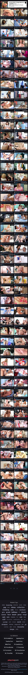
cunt (10, 622)
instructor (15, 605)
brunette (20, 627)
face (9, 615)
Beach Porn (19, 641)
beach (14, 615)
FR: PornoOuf (19, 653)
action (20, 605)
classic (23, 612)
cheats (14, 622)
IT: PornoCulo (20, 647)
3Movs (3, 28)
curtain (5, 622)
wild (21, 617)
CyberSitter (24, 669)
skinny (13, 607)
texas (24, 605)
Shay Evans (11, 254)
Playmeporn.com (11, 672)
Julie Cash (12, 120)
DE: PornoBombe (8, 647)
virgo (25, 615)
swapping (13, 617)
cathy (17, 629)
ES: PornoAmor (7, 650)
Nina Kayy (25, 110)
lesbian (3, 614)
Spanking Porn (20, 638)
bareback (23, 610)
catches (6, 627)
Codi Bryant (25, 213)
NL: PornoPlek (8, 653)
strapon (5, 624)
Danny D (12, 141)
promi (8, 612)
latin (8, 617)
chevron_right (17, 588)
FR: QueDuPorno (18, 644)
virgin (25, 617)
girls (3, 612)
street (23, 622)
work (19, 622)
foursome (9, 619)
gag (4, 607)
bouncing (9, 605)
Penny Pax (25, 28)
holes (14, 627)
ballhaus (14, 612)
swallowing (16, 619)
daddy (3, 605)
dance (16, 610)
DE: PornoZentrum (20, 650)
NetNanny (19, 669)
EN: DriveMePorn (8, 638)
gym (23, 624)
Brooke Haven (11, 398)
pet (25, 619)
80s (22, 619)
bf (19, 612)
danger (12, 629)
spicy (8, 607)
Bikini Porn (8, 644)
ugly (3, 617)
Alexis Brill (12, 79)
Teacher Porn (9, 641)
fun (17, 617)
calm (11, 627)
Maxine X (25, 511)
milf (3, 619)
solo (12, 610)
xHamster (4, 18)
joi (25, 624)
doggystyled (17, 624)
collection (21, 607)
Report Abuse (14, 670)
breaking (5, 610)
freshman (11, 624)
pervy (19, 615)
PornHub (3, 79)
